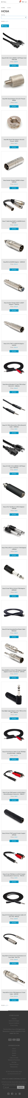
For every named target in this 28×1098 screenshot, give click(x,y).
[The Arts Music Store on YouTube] (16, 1094)
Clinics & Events (14, 1057)
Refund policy (14, 1066)
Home (3, 7)
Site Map (14, 1062)
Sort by (3, 15)
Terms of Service (14, 1064)
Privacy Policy (14, 1025)
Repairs (14, 1055)
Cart (25, 2)
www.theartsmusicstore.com (14, 1073)
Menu (4, 2)
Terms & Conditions (14, 1023)
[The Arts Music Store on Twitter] (8, 1094)
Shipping (14, 1018)
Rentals (14, 1053)
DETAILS (14, 65)
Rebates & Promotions (14, 1060)
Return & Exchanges (14, 1020)
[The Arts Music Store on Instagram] (20, 1094)
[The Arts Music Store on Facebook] (12, 1094)
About (14, 1048)
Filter (5, 26)
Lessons (14, 1050)
